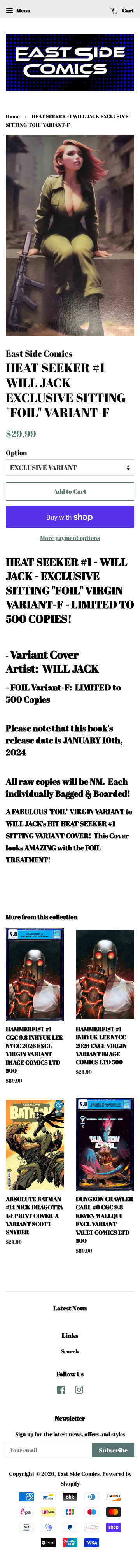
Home (13, 116)
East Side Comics (78, 1473)
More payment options (70, 537)
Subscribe (113, 1450)
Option (16, 452)
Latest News (70, 1308)
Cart (127, 10)
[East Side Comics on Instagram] (79, 1391)
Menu (22, 10)
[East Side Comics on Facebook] (61, 1391)
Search (70, 1351)
